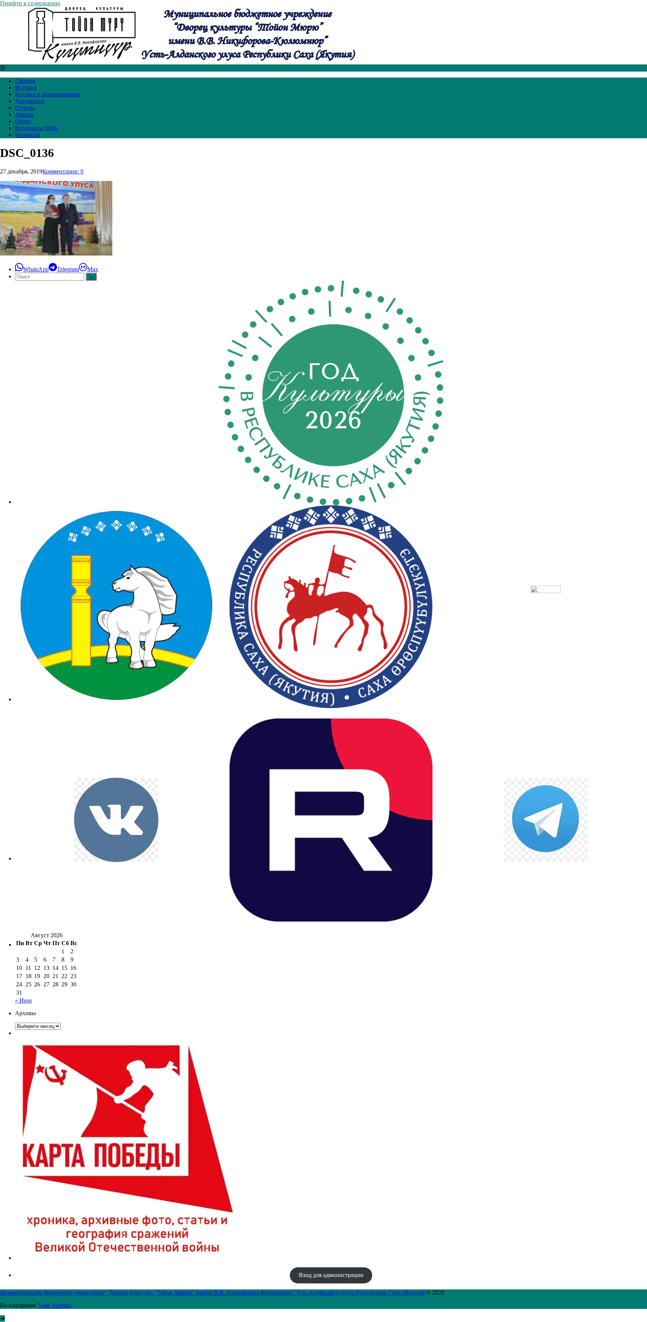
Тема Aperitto (54, 1305)
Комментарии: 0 (62, 171)
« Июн (23, 1000)
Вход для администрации (331, 1275)
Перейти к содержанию (30, 3)
